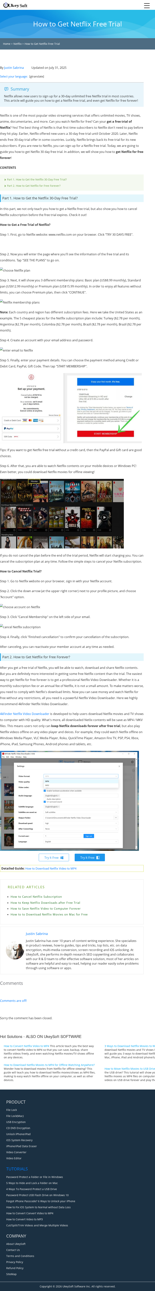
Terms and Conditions (20, 1256)
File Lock (11, 1110)
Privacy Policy (14, 1262)
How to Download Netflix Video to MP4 (51, 868)
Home (6, 44)
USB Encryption (16, 1122)
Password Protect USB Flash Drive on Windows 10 (37, 1195)
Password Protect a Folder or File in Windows (34, 1177)
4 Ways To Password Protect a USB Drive (31, 1189)
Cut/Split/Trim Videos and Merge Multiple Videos (37, 1225)
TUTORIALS (17, 1169)
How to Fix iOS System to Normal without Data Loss (38, 1207)
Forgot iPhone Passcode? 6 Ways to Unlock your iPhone (40, 1201)
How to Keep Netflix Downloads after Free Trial (45, 903)
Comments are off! (13, 1001)
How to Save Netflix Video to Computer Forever (46, 908)
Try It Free (51, 858)
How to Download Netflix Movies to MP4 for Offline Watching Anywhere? (49, 1065)
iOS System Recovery (19, 1140)
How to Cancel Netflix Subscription (36, 896)
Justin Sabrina (14, 68)
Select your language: (14, 76)
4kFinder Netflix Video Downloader (24, 714)
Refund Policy (14, 1268)
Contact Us (13, 1250)
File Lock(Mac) (15, 1116)
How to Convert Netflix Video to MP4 (26, 1046)
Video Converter (16, 1152)
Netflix (17, 44)
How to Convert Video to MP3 (24, 1219)
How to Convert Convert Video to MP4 (29, 1213)
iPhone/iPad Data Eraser (21, 1146)
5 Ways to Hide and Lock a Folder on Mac (32, 1183)
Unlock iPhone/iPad (18, 1134)
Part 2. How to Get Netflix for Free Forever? (33, 185)
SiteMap (11, 1274)
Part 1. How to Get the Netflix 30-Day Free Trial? (37, 179)
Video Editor (14, 1158)
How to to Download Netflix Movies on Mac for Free (49, 914)
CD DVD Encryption (18, 1128)
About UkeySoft (16, 1244)
